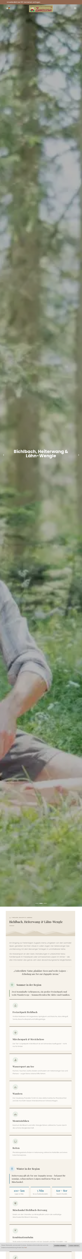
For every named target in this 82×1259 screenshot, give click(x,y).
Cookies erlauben (60, 1245)
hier (25, 1248)
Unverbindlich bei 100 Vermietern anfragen (23, 2)
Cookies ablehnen (74, 1245)
